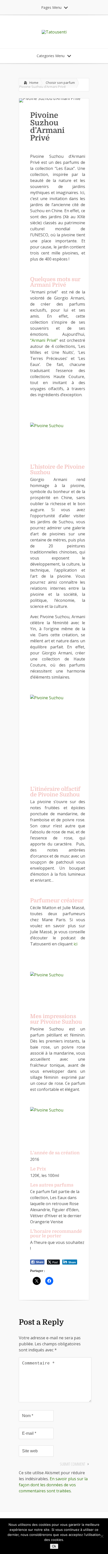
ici (75, 944)
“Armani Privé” (44, 340)
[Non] (101, 1536)
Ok (54, 1546)
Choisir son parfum (60, 82)
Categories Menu (51, 55)
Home (33, 82)
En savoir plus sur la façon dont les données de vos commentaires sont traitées (53, 1485)
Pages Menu (51, 7)
